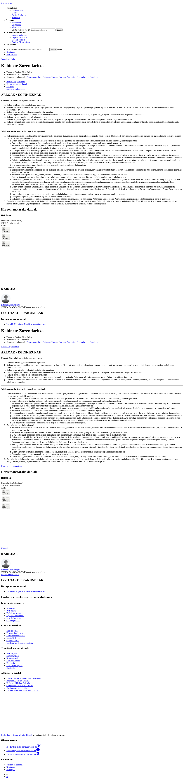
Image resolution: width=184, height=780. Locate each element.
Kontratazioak (12, 658)
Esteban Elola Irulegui (24, 72)
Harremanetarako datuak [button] (16, 84)
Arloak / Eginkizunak (10, 347)
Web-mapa (16, 27)
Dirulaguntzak (12, 656)
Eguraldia (10, 663)
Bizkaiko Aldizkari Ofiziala (18, 683)
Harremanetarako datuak (11, 466)
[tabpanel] (92, 149)
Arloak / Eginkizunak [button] (15, 81)
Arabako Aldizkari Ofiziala (17, 681)
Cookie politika (18, 40)
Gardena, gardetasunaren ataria (19, 643)
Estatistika (10, 668)
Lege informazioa (13, 618)
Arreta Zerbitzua (13, 638)
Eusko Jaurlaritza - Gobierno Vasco (42, 77)
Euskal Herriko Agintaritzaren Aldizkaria (23, 678)
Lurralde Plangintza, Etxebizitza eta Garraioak (78, 77)
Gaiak (14, 13)
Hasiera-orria (17, 10)
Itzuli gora (10, 769)
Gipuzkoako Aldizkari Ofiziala (19, 685)
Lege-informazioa (19, 37)
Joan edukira (6, 3)
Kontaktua (16, 22)
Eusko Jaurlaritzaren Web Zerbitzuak (16, 735)
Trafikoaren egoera (14, 665)
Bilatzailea (16, 25)
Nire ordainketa (13, 661)
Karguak (4, 548)
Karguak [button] (10, 86)
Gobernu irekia (12, 640)
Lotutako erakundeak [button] (15, 89)
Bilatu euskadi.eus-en (21, 30)
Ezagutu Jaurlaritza (14, 633)
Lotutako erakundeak (10, 574)
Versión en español (14, 765)
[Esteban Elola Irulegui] (6, 302)
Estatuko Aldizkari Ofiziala (17, 688)
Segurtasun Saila (8, 59)
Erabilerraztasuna (19, 35)
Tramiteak (16, 17)
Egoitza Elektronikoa (21, 42)
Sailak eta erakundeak (15, 635)
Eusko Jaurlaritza (19, 15)
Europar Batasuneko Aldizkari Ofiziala (22, 690)
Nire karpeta (11, 54)
